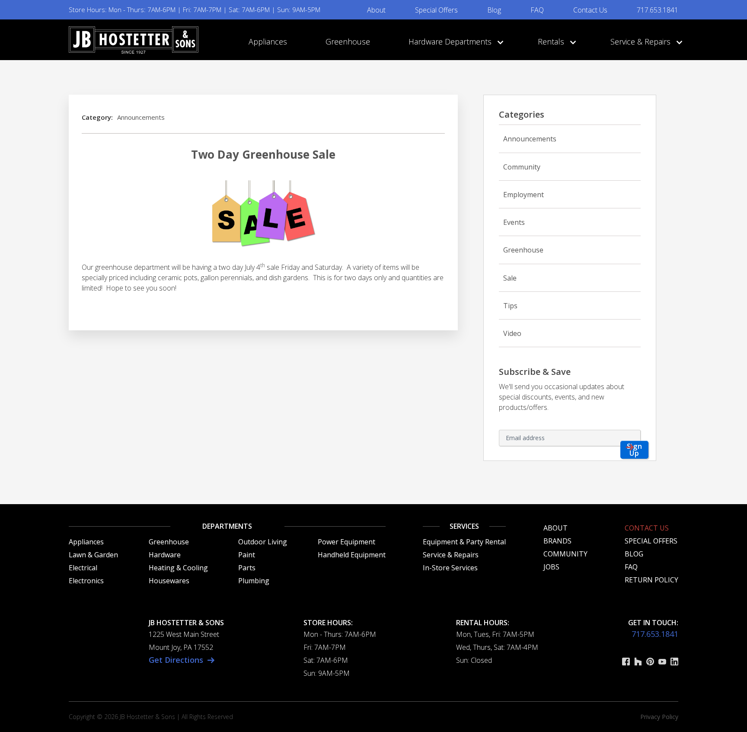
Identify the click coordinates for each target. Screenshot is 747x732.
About (376, 10)
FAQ (537, 10)
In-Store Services (450, 567)
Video (512, 333)
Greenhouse (348, 41)
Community (521, 167)
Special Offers (436, 10)
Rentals (552, 41)
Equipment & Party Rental (464, 542)
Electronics (86, 580)
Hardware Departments (451, 41)
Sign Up (634, 449)
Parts (246, 567)
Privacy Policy (659, 717)
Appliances (268, 41)
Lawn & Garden (93, 554)
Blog (494, 10)
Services (464, 526)
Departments (227, 526)
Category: (97, 117)
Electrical (83, 567)
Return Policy (651, 580)
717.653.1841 (657, 10)
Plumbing (253, 580)
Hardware (165, 554)
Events (514, 222)
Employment (523, 194)
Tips (510, 305)
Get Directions (176, 660)
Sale (510, 278)
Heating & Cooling (178, 567)
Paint (246, 554)
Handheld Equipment (352, 554)
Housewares (169, 580)
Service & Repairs (641, 41)
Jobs (551, 567)
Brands (557, 541)
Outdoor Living (262, 542)
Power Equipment (346, 542)
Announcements (141, 117)
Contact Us (590, 10)
